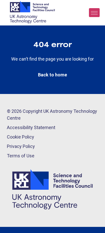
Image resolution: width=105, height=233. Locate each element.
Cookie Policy (20, 137)
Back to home (52, 74)
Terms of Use (20, 155)
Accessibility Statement (31, 127)
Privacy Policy (21, 146)
